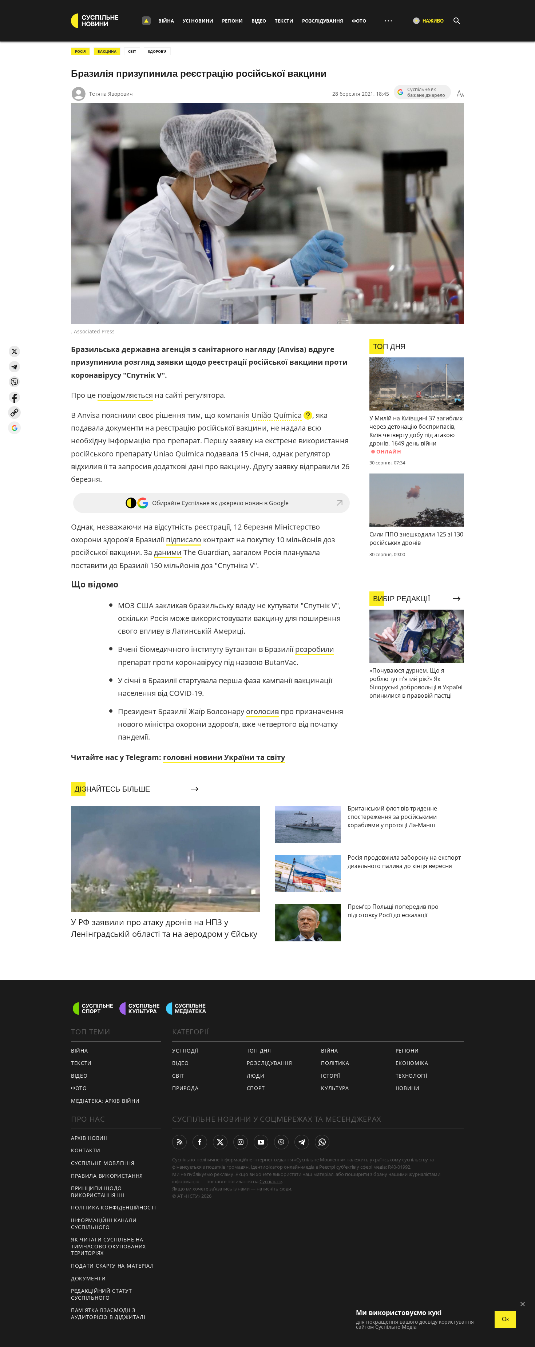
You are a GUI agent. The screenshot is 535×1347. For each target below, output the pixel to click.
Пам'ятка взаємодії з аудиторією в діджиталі (108, 1313)
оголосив (262, 711)
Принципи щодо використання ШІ (97, 1192)
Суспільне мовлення (103, 1163)
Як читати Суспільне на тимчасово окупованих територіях (108, 1246)
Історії (330, 1075)
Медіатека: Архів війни (105, 1100)
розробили (314, 649)
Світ (178, 1075)
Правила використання (107, 1175)
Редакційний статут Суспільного (101, 1294)
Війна (166, 20)
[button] (14, 351)
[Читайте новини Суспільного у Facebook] (200, 1142)
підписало (183, 539)
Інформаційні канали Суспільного (103, 1224)
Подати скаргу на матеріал (112, 1265)
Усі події (185, 1050)
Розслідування (322, 20)
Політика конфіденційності (113, 1207)
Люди (256, 1075)
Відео (258, 20)
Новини (408, 1088)
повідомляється (125, 395)
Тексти (284, 20)
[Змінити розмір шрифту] (460, 94)
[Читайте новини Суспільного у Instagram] (240, 1142)
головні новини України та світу (224, 757)
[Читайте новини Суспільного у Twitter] (220, 1142)
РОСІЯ (80, 51)
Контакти (85, 1150)
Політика (335, 1062)
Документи (88, 1278)
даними (168, 552)
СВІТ (132, 51)
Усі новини (198, 20)
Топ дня (259, 1050)
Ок (505, 1319)
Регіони (232, 20)
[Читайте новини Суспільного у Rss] (179, 1142)
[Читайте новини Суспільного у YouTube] (261, 1142)
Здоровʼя (157, 51)
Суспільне (270, 1181)
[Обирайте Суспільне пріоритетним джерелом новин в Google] (14, 427)
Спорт (256, 1088)
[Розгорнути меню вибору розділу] (146, 20)
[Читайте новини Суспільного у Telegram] (301, 1142)
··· (388, 20)
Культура (335, 1088)
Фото (359, 20)
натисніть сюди (274, 1188)
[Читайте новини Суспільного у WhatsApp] (322, 1142)
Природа (185, 1088)
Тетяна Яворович (111, 93)
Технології (412, 1075)
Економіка (412, 1062)
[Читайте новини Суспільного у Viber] (281, 1142)
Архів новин (89, 1137)
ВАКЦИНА (107, 51)
